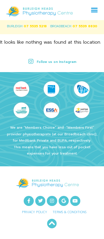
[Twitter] (40, 201)
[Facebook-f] (29, 201)
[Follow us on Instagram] (31, 61)
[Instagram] (52, 201)
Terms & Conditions (69, 212)
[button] (94, 10)
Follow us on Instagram (56, 61)
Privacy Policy (34, 212)
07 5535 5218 (35, 26)
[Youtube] (75, 201)
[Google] (64, 201)
